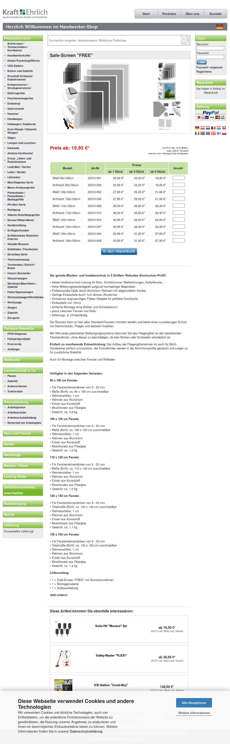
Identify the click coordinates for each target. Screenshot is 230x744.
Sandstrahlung (16, 225)
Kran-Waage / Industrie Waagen (22, 131)
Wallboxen (12, 359)
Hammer (13, 114)
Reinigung (13, 210)
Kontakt (216, 13)
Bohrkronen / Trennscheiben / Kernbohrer (17, 46)
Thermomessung (18, 259)
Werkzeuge (14, 302)
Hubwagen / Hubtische (21, 124)
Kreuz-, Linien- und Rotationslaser (19, 160)
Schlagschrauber (18, 230)
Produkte (169, 13)
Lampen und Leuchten (21, 143)
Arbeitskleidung (16, 402)
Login (200, 38)
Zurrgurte (13, 318)
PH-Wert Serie (16, 204)
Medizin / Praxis (16, 465)
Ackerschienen (17, 386)
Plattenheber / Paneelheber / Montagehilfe (16, 196)
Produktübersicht (17, 38)
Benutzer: (202, 44)
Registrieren (204, 71)
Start (146, 13)
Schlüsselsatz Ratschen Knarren (22, 237)
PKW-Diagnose (17, 334)
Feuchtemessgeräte (20, 98)
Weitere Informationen (194, 713)
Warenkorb (204, 82)
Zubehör (12, 313)
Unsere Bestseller (19, 273)
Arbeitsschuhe (16, 412)
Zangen (12, 307)
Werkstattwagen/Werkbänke (25, 297)
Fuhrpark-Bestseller (19, 328)
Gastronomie (15, 109)
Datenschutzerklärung (86, 731)
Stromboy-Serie (17, 254)
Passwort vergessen (209, 67)
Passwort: (202, 53)
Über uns (192, 13)
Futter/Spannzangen (20, 292)
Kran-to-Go (14, 344)
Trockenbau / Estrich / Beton (21, 266)
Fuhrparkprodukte (19, 339)
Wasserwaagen (17, 278)
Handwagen (14, 119)
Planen (11, 376)
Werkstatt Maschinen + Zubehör (22, 285)
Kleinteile (13, 148)
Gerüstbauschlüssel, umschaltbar (20, 490)
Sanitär (9, 514)
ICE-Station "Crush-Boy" (111, 685)
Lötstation (13, 177)
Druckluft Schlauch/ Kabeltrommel (20, 77)
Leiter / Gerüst (16, 172)
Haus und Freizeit (17, 433)
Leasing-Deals (15, 476)
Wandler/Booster (18, 244)
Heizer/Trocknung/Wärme (23, 61)
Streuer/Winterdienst (20, 220)
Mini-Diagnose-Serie (20, 182)
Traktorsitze (15, 391)
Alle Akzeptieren (194, 703)
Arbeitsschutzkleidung (21, 418)
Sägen (11, 138)
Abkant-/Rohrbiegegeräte (23, 215)
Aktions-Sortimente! (20, 153)
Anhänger (13, 349)
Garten (9, 444)
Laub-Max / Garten (19, 167)
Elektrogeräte (16, 93)
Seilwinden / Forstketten (22, 249)
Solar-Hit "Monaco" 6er (111, 626)
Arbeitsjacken (16, 407)
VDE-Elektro (15, 66)
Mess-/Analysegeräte (21, 187)
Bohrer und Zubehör (20, 71)
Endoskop (13, 103)
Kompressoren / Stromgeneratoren (19, 86)
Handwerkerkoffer (19, 55)
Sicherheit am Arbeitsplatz (24, 423)
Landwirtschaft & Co (19, 370)
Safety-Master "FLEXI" (111, 655)
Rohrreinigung (15, 503)
